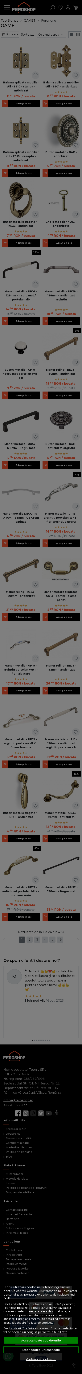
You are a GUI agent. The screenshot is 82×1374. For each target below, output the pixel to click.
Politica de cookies (39, 1322)
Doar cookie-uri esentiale (41, 1350)
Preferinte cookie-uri (41, 1359)
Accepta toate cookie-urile (41, 1340)
